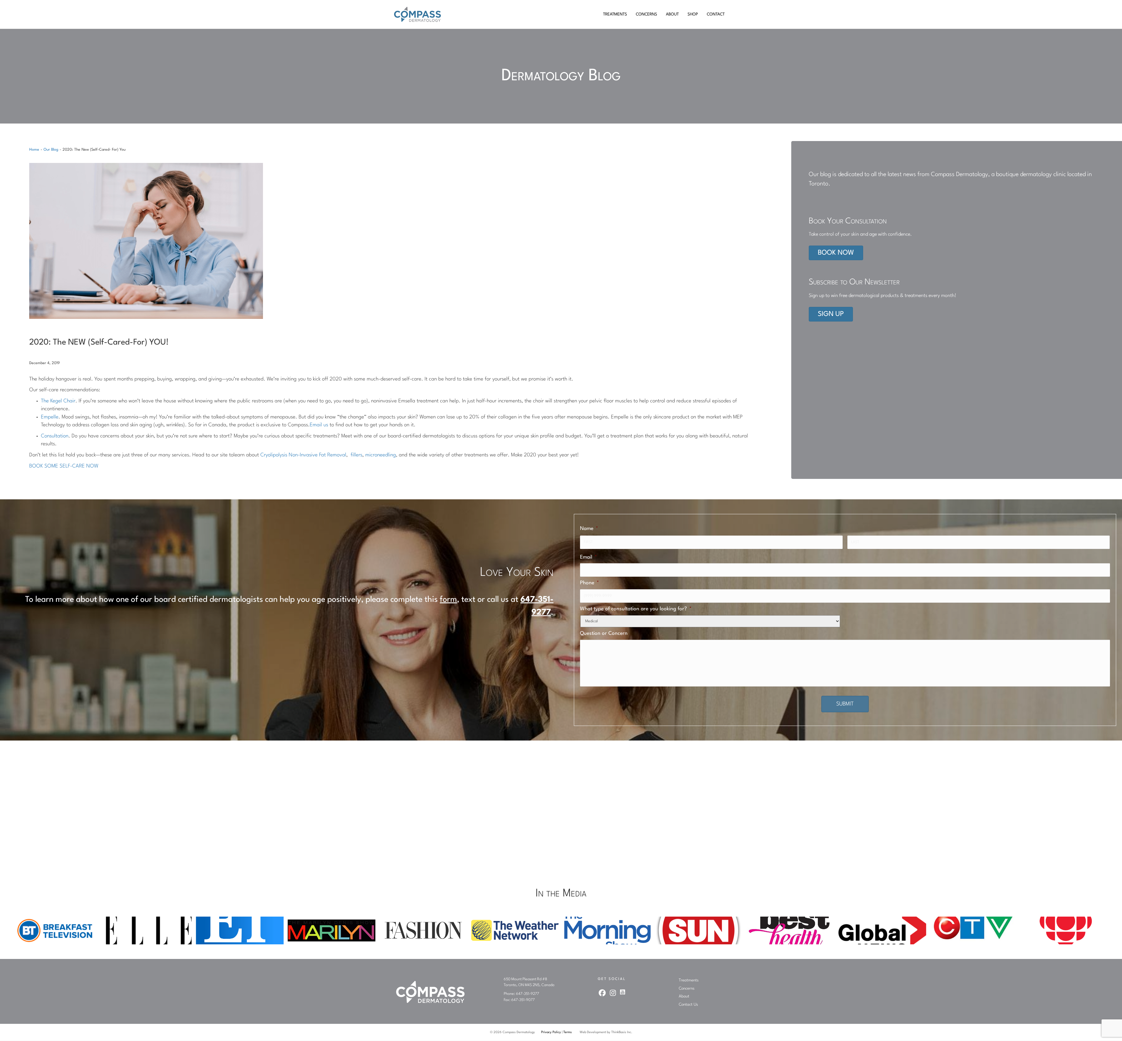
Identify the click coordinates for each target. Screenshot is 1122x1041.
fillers (356, 455)
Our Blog (51, 150)
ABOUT (672, 14)
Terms (567, 1032)
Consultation (54, 436)
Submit (845, 704)
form (448, 600)
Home (34, 150)
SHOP (693, 14)
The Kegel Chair (58, 401)
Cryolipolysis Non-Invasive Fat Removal (303, 455)
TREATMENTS (615, 14)
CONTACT (716, 14)
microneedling (380, 455)
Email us (319, 425)
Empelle (49, 417)
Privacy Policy (551, 1032)
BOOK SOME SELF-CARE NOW (63, 466)
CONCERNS (646, 14)
